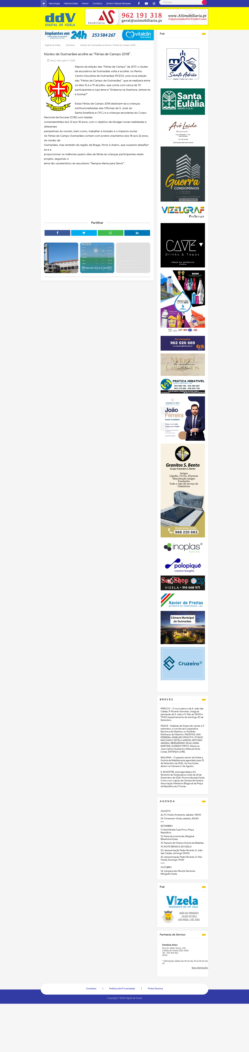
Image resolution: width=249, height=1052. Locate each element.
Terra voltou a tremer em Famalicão (59, 266)
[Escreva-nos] (154, 3)
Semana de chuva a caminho (97, 267)
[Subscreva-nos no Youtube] (146, 3)
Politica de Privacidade (122, 988)
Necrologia (54, 3)
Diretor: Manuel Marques (118, 3)
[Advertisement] (97, 192)
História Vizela (71, 3)
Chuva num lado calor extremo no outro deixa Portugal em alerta (130, 264)
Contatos (97, 3)
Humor (85, 3)
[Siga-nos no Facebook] (138, 3)
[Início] (44, 3)
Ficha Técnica (155, 988)
